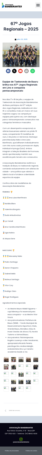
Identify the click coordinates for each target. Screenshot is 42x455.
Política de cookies (31, 450)
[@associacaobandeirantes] (21, 439)
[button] (38, 5)
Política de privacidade (12, 450)
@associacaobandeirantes (21, 442)
